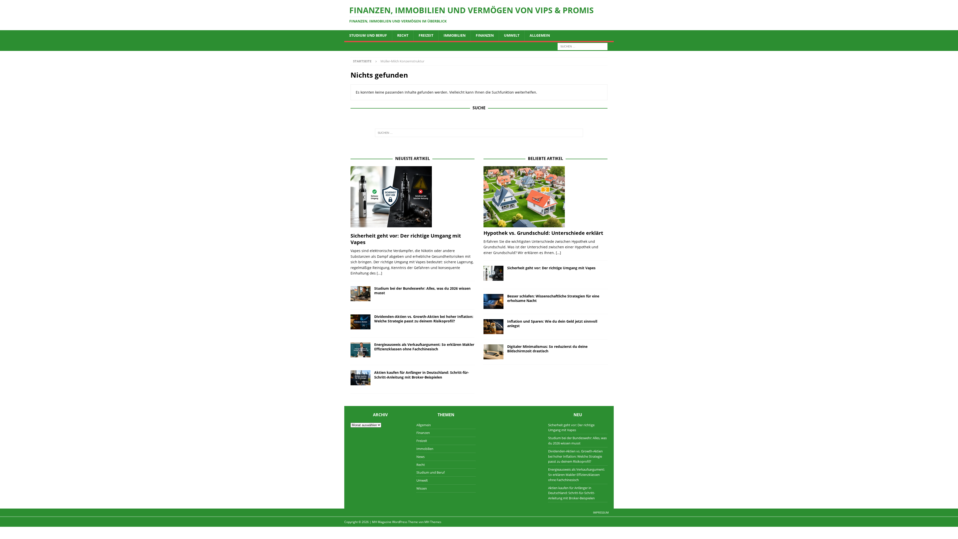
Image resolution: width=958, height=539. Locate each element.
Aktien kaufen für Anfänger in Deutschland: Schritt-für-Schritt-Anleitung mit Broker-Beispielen (421, 374)
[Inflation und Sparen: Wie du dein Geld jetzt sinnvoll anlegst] (493, 326)
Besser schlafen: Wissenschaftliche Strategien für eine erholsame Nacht (553, 298)
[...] (379, 273)
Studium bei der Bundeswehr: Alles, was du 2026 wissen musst (422, 290)
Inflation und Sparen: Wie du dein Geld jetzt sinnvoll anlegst (552, 323)
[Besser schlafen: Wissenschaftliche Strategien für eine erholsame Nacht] (493, 301)
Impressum (601, 512)
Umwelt (511, 35)
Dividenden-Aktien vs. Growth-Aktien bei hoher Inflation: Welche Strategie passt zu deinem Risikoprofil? (423, 318)
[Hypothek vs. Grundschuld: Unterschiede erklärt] (545, 196)
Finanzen (485, 35)
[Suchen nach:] (582, 46)
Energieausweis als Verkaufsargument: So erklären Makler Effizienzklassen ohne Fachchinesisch (424, 346)
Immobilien (455, 35)
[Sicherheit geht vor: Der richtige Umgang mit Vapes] (413, 198)
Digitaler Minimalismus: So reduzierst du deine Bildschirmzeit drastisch (547, 348)
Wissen (421, 488)
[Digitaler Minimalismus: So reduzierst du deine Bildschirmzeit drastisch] (493, 351)
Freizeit (426, 35)
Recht (402, 35)
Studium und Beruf (368, 35)
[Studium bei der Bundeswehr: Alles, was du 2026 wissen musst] (360, 295)
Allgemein (540, 35)
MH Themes (432, 522)
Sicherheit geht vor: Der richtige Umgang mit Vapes (406, 239)
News (420, 456)
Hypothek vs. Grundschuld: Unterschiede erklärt (543, 233)
